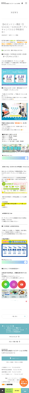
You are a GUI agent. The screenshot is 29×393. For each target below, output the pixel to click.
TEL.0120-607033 (16, 367)
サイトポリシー (15, 378)
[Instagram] (14, 288)
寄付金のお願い (11, 380)
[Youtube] (22, 288)
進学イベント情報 (13, 35)
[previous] (3, 295)
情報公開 (19, 380)
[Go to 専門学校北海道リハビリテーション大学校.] (3, 326)
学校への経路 (9, 362)
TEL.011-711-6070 (16, 372)
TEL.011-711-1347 (18, 374)
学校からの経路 (19, 362)
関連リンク (7, 378)
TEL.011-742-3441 (17, 369)
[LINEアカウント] (6, 288)
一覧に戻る (14, 316)
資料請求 (17, 390)
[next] (25, 295)
